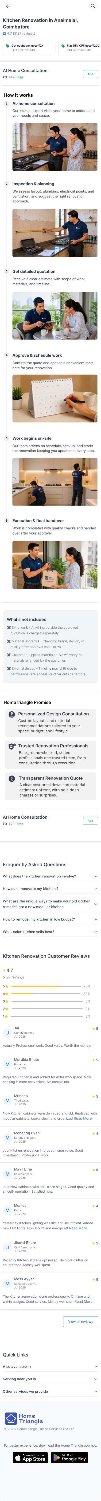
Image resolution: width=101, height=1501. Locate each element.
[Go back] (8, 6)
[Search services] (93, 6)
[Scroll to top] (91, 802)
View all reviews (80, 1322)
